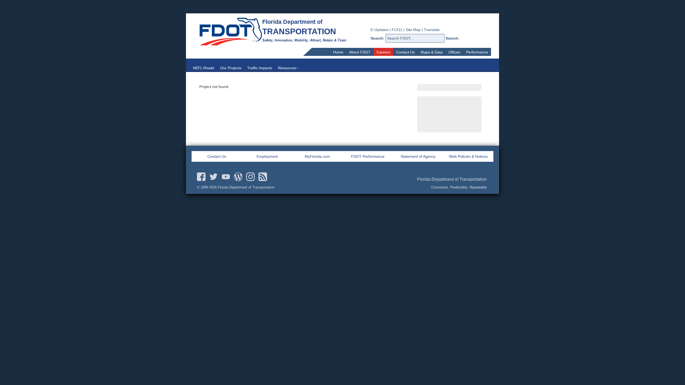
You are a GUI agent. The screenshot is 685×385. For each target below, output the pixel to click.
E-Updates (380, 30)
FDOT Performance (368, 156)
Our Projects (230, 68)
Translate (432, 30)
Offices (454, 52)
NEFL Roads (203, 68)
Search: (378, 38)
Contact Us (405, 52)
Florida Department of (292, 21)
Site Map (413, 30)
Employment (267, 156)
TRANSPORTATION (299, 31)
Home (338, 52)
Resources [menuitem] (287, 68)
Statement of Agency (418, 156)
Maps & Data (432, 52)
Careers (383, 52)
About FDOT (360, 52)
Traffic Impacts (259, 68)
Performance (477, 52)
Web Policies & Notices (468, 156)
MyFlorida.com (317, 156)
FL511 (397, 30)
